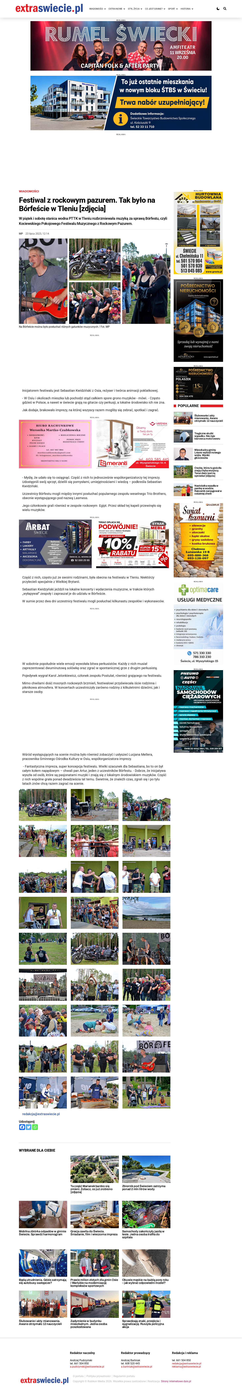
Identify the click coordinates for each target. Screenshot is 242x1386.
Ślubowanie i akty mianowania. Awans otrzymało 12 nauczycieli (40, 1322)
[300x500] (198, 711)
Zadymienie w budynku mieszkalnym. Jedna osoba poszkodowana (88, 1324)
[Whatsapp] (35, 1127)
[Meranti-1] (132, 444)
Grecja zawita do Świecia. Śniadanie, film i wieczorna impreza (93, 1233)
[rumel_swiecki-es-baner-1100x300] (121, 46)
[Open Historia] (192, 9)
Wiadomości (29, 191)
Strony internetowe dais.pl (176, 1381)
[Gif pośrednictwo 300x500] (198, 320)
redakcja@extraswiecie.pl (41, 1114)
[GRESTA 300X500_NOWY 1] (198, 233)
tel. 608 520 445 (130, 1363)
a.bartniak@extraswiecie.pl (136, 1366)
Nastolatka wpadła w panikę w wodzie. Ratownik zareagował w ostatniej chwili (208, 489)
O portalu (78, 1376)
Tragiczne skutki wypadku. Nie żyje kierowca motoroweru (207, 436)
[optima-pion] (198, 623)
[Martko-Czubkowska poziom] (55, 444)
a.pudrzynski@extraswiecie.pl (87, 1366)
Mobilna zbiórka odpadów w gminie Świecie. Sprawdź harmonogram (42, 1233)
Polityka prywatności (98, 1376)
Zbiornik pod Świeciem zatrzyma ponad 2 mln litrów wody (143, 1187)
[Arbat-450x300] (55, 544)
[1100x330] (121, 103)
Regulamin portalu (124, 1376)
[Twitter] (28, 1127)
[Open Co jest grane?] (164, 9)
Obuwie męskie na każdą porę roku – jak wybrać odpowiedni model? (145, 1281)
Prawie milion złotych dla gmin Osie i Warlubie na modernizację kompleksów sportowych (94, 1282)
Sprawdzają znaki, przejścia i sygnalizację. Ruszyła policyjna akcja (143, 1324)
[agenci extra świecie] (198, 383)
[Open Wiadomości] (105, 9)
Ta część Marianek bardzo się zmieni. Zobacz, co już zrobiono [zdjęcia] (91, 1189)
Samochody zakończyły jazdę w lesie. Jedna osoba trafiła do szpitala (143, 1234)
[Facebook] (22, 1127)
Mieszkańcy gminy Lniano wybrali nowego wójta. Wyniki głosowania (207, 453)
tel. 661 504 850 (79, 1363)
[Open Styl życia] (141, 9)
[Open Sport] (177, 9)
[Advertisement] (121, 158)
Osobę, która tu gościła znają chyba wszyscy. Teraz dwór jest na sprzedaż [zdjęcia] (207, 471)
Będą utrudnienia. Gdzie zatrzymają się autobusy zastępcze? (42, 1281)
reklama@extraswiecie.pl (186, 1366)
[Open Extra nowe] (124, 9)
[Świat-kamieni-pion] (198, 540)
